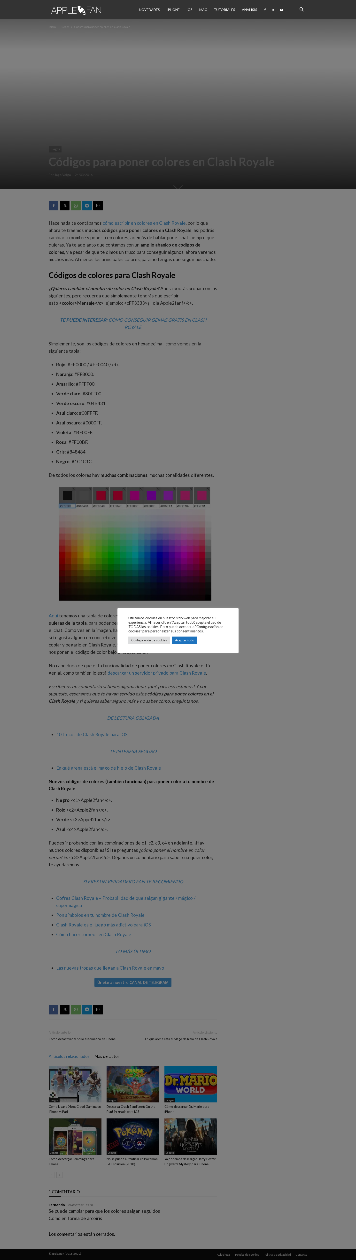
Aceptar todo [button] (184, 640)
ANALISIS (249, 10)
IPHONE (173, 10)
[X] (273, 9)
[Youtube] (281, 9)
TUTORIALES (224, 10)
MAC (203, 10)
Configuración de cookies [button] (149, 640)
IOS (189, 10)
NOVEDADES (149, 10)
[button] (301, 10)
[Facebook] (265, 9)
